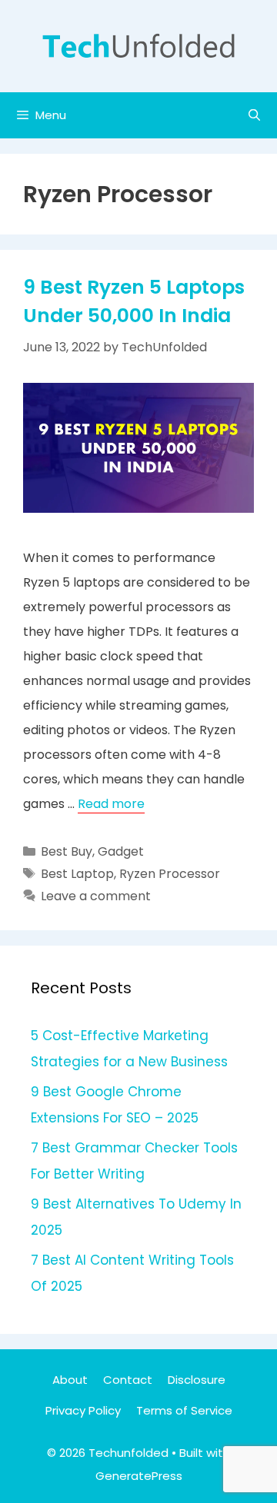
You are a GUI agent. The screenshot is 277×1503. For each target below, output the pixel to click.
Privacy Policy (83, 1410)
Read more (111, 804)
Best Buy (66, 851)
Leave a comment (96, 896)
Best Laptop (77, 874)
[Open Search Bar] (254, 115)
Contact (127, 1380)
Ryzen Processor (169, 874)
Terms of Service (184, 1410)
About (70, 1380)
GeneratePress (138, 1476)
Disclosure (196, 1380)
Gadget (121, 851)
